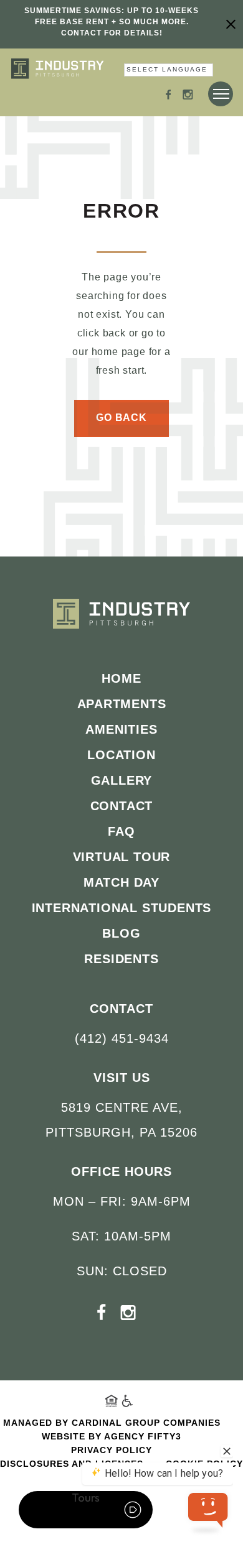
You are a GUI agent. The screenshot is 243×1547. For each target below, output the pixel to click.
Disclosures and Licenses (71, 1464)
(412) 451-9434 (122, 1038)
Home (121, 678)
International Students (122, 908)
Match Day (121, 882)
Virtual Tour (122, 857)
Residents (121, 959)
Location (121, 755)
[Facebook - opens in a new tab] (168, 96)
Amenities (121, 729)
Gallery (122, 780)
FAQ (121, 831)
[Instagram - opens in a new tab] (188, 96)
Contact (121, 806)
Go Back (121, 417)
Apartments (121, 704)
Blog (121, 933)
